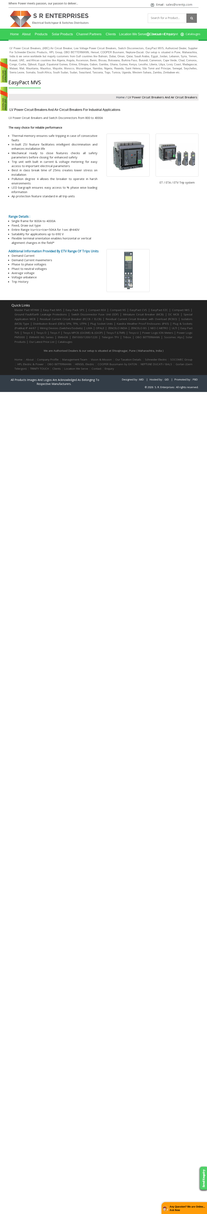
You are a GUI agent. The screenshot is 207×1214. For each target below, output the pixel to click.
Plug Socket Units (101, 323)
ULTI (174, 328)
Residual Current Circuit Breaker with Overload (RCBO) (141, 319)
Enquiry (169, 34)
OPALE (100, 328)
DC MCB (173, 314)
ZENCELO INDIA (117, 328)
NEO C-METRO (159, 328)
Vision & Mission (101, 359)
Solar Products (62, 34)
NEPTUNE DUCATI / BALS (156, 364)
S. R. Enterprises (164, 387)
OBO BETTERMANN (147, 337)
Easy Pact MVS (52, 310)
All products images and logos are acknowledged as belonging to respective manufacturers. (55, 382)
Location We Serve (132, 34)
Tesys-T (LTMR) (116, 333)
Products (41, 34)
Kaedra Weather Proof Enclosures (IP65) (143, 323)
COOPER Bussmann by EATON (117, 364)
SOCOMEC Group (181, 359)
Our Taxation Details (128, 359)
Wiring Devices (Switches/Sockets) (61, 328)
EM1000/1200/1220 (84, 337)
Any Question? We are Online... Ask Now (187, 1208)
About (26, 34)
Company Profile (48, 359)
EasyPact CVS (138, 310)
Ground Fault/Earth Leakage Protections (41, 314)
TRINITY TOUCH (39, 368)
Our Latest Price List (41, 342)
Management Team (74, 359)
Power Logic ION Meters (157, 333)
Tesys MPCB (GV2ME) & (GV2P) (83, 333)
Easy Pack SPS (75, 310)
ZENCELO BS (139, 328)
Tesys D (41, 333)
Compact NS (118, 310)
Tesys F (55, 333)
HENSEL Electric (84, 364)
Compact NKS (181, 310)
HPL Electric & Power (30, 364)
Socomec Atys (173, 337)
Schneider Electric (156, 359)
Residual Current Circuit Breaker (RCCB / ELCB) (71, 319)
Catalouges (65, 342)
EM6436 (63, 337)
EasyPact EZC (159, 310)
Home (14, 34)
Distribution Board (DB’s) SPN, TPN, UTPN (60, 323)
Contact (155, 34)
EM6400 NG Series (41, 337)
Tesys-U (134, 333)
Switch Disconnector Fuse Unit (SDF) (95, 314)
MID (141, 379)
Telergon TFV (110, 337)
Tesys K (28, 333)
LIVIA (89, 328)
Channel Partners (88, 34)
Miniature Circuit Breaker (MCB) (143, 314)
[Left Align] (191, 18)
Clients (111, 34)
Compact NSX (97, 310)
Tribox (127, 337)
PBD (195, 379)
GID (167, 379)
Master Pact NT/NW (27, 310)
